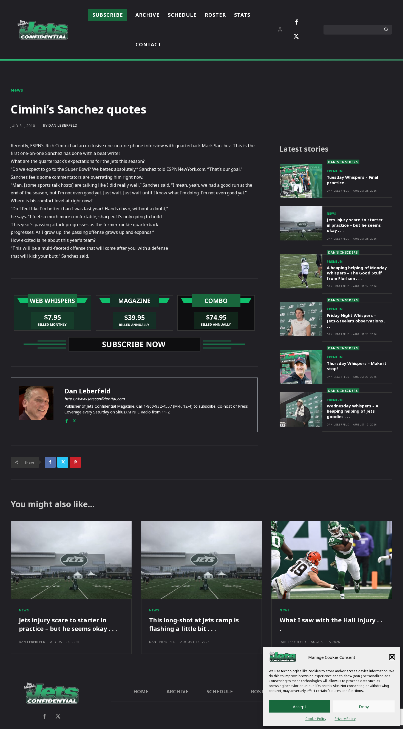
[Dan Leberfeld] (36, 405)
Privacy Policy (345, 718)
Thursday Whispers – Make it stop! (357, 366)
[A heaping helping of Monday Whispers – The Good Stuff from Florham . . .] (301, 271)
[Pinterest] (75, 462)
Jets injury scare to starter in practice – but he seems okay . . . (355, 225)
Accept (299, 706)
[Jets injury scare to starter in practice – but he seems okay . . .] (301, 223)
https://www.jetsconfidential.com (94, 398)
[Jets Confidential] (43, 29)
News (17, 90)
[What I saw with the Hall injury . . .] (331, 560)
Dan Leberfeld (63, 125)
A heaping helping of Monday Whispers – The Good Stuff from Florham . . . (357, 273)
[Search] (386, 30)
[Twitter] (296, 36)
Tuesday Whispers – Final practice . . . (352, 179)
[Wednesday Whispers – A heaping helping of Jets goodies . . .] (301, 409)
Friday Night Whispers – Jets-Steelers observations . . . (356, 321)
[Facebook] (296, 22)
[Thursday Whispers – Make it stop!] (301, 367)
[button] (392, 657)
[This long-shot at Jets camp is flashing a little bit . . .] (201, 560)
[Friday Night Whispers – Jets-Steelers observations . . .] (301, 319)
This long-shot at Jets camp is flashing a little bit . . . (194, 624)
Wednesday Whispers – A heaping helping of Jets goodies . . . (352, 411)
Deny (364, 706)
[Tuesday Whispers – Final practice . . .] (301, 181)
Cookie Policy (315, 718)
